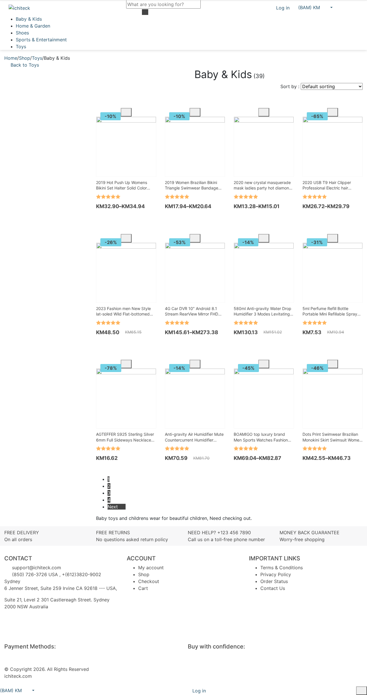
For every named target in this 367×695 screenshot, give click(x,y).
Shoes (22, 33)
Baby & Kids (29, 19)
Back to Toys (25, 65)
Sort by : (289, 86)
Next (113, 507)
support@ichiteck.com (36, 567)
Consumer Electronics (49, 116)
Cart (143, 588)
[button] (315, 7)
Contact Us (272, 588)
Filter (18, 231)
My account (151, 567)
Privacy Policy (275, 574)
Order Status (274, 581)
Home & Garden (33, 26)
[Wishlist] (344, 7)
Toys (21, 46)
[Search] (15, 270)
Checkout (148, 581)
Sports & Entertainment (41, 39)
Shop (24, 58)
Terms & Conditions (281, 567)
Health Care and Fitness (51, 123)
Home (10, 58)
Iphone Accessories (47, 137)
